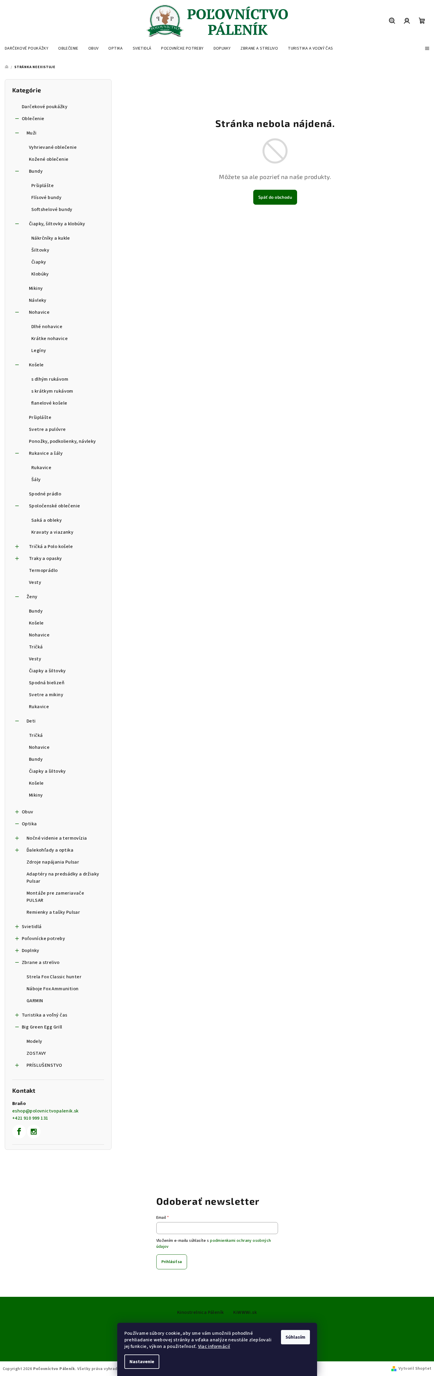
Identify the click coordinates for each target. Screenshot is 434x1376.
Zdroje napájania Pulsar (53, 862)
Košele (36, 365)
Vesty (35, 582)
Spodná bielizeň (46, 682)
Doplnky (30, 950)
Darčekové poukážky (44, 106)
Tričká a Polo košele (51, 546)
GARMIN (35, 1000)
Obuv (27, 812)
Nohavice (39, 312)
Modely (34, 1041)
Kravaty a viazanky (52, 532)
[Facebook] (19, 1131)
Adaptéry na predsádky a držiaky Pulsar (63, 877)
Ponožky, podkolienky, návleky (62, 441)
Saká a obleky (46, 520)
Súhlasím (295, 1337)
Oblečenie (33, 118)
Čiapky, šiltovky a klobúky (57, 224)
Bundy (36, 171)
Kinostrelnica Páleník (200, 1312)
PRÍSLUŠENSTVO (44, 1065)
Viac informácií (214, 1346)
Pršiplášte (42, 185)
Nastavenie (141, 1361)
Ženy (32, 596)
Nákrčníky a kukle (50, 238)
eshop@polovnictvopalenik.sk (45, 1111)
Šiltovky (40, 250)
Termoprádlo (43, 570)
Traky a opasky (45, 558)
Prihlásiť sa (171, 1262)
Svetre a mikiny (46, 694)
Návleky (38, 300)
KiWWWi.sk (245, 1312)
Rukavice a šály (46, 453)
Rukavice (41, 467)
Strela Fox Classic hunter (54, 977)
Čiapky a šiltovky (47, 671)
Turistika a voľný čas (44, 1015)
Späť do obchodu (275, 197)
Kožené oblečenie (48, 159)
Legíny (38, 350)
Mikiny (36, 288)
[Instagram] (34, 1131)
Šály (36, 479)
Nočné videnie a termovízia (57, 838)
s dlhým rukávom (49, 379)
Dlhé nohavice (46, 326)
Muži (32, 133)
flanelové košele (49, 403)
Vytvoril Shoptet (415, 1369)
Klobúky (40, 274)
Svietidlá (32, 926)
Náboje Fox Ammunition (52, 988)
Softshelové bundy (51, 209)
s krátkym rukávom (52, 391)
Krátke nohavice (49, 338)
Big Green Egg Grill (42, 1027)
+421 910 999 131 (30, 1118)
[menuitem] (26, 48)
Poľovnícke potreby (43, 938)
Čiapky (38, 262)
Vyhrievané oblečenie (53, 147)
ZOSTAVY (36, 1053)
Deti (31, 721)
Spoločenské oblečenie (54, 506)
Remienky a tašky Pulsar (53, 912)
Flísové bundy (46, 197)
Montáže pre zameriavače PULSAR (55, 897)
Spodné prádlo (45, 494)
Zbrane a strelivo (41, 962)
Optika (29, 824)
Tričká (36, 647)
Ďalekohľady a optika (50, 850)
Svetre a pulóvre (47, 429)
